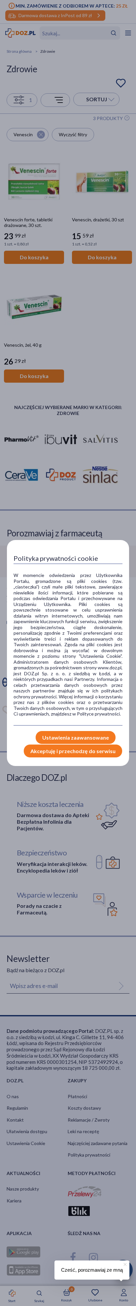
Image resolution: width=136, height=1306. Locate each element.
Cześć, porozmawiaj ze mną (92, 1270)
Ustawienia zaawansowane (75, 737)
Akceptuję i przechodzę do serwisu (73, 751)
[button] (124, 1263)
